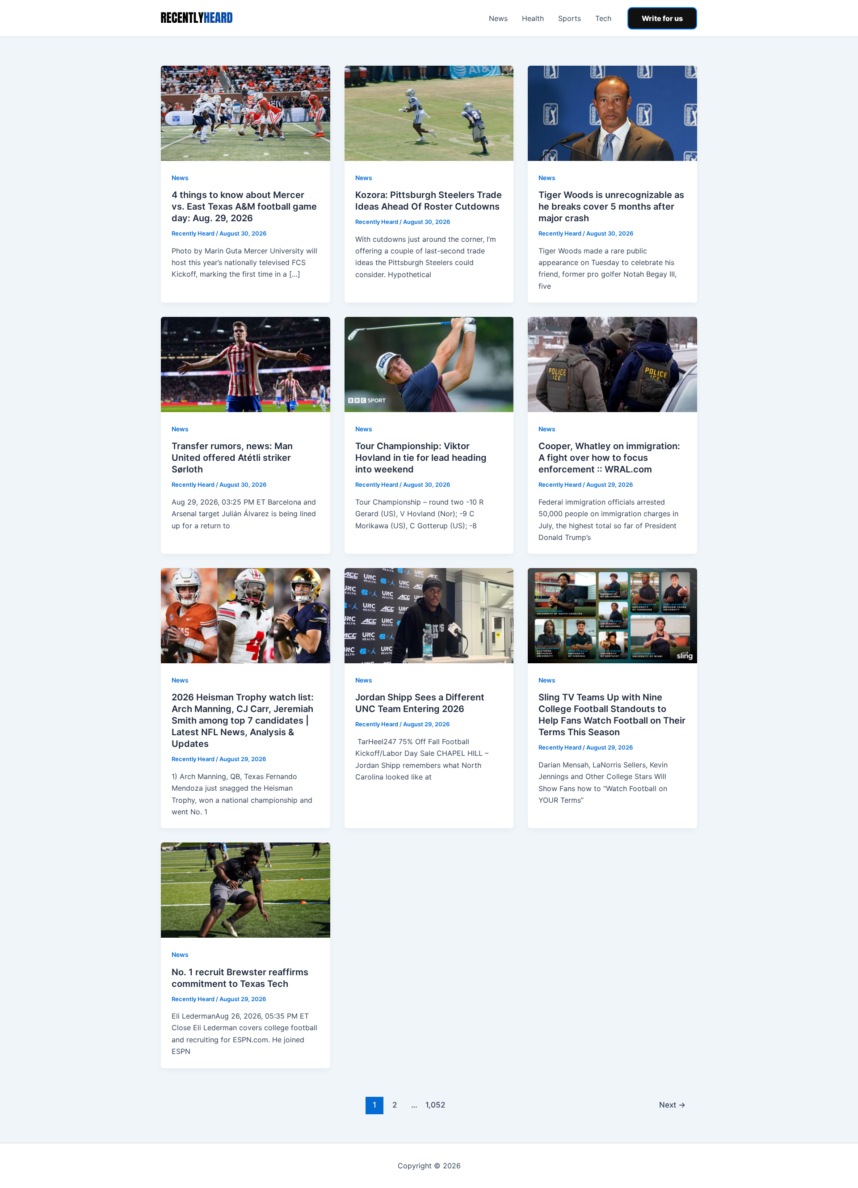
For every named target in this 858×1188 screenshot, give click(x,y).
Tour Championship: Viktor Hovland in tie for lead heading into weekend (421, 458)
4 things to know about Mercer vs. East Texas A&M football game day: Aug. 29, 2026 (244, 206)
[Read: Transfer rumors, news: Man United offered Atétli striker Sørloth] (245, 363)
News (498, 18)
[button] (662, 18)
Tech (603, 18)
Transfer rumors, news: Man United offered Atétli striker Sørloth (232, 458)
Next (672, 1104)
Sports (569, 18)
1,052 (434, 1104)
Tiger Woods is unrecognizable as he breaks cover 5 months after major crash (611, 206)
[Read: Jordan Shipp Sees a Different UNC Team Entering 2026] (429, 615)
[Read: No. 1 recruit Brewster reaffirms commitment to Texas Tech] (245, 889)
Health (533, 18)
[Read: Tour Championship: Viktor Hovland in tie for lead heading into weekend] (429, 363)
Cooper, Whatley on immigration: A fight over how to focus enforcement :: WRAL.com (609, 458)
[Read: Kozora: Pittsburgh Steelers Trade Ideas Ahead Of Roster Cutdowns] (429, 112)
